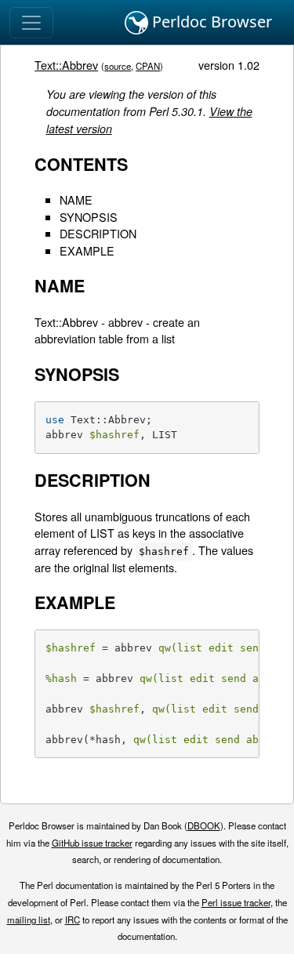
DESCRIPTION (98, 233)
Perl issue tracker (235, 902)
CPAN (148, 66)
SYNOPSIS (89, 217)
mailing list (28, 919)
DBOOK (203, 825)
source (117, 66)
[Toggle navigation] (31, 22)
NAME (76, 199)
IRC (72, 919)
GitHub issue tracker (92, 842)
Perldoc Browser (210, 21)
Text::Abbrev (66, 64)
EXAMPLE (87, 250)
